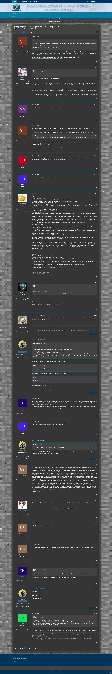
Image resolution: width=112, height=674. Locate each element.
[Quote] (96, 61)
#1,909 (95, 315)
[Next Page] (34, 32)
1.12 (79, 20)
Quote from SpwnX (39, 617)
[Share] (97, 32)
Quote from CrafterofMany (41, 569)
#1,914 (95, 464)
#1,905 (95, 155)
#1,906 (95, 174)
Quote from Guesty (39, 377)
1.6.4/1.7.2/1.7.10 (60, 20)
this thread (49, 636)
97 (26, 32)
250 (31, 32)
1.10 (73, 20)
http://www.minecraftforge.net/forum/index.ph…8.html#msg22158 (49, 147)
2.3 (39, 20)
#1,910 (95, 339)
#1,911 (95, 398)
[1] (34, 137)
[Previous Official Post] (90, 334)
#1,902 (95, 67)
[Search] (98, 1)
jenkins (61, 18)
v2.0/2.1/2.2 (35, 20)
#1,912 (95, 421)
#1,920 (95, 613)
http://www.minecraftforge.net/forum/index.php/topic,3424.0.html (47, 58)
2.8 (48, 20)
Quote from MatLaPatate (40, 286)
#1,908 (95, 282)
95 (21, 32)
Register (93, 1)
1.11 (76, 20)
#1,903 (95, 104)
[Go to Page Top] (109, 672)
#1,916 (95, 523)
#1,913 (95, 440)
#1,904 (95, 125)
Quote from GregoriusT (40, 71)
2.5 (41, 20)
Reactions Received (19, 207)
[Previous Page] (14, 32)
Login (88, 1)
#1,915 (95, 500)
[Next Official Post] (92, 334)
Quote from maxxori (39, 40)
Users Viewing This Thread (19, 658)
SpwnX (34, 390)
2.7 (46, 20)
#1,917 (95, 544)
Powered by (56, 672)
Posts (17, 51)
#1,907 (95, 193)
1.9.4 (70, 20)
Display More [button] (64, 293)
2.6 (44, 20)
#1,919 (95, 588)
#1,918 (95, 566)
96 (23, 32)
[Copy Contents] (96, 135)
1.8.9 (66, 20)
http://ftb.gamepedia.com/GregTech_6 (81, 330)
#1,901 (95, 36)
